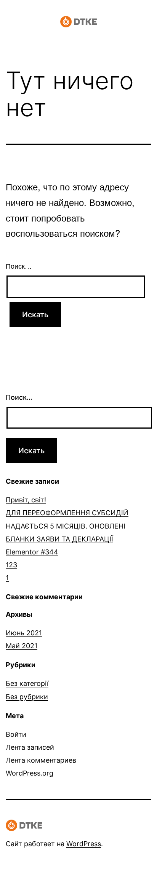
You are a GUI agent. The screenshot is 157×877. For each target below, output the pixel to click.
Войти (16, 734)
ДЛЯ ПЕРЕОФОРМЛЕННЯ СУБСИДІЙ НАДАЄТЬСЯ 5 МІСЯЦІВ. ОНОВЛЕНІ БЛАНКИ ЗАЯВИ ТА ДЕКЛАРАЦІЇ (67, 526)
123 (11, 565)
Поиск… (19, 266)
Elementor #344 (32, 552)
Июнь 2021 (24, 633)
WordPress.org (29, 773)
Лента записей (30, 747)
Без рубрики (27, 697)
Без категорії (27, 683)
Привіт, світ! (26, 500)
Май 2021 (21, 646)
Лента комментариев (41, 760)
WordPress (83, 844)
